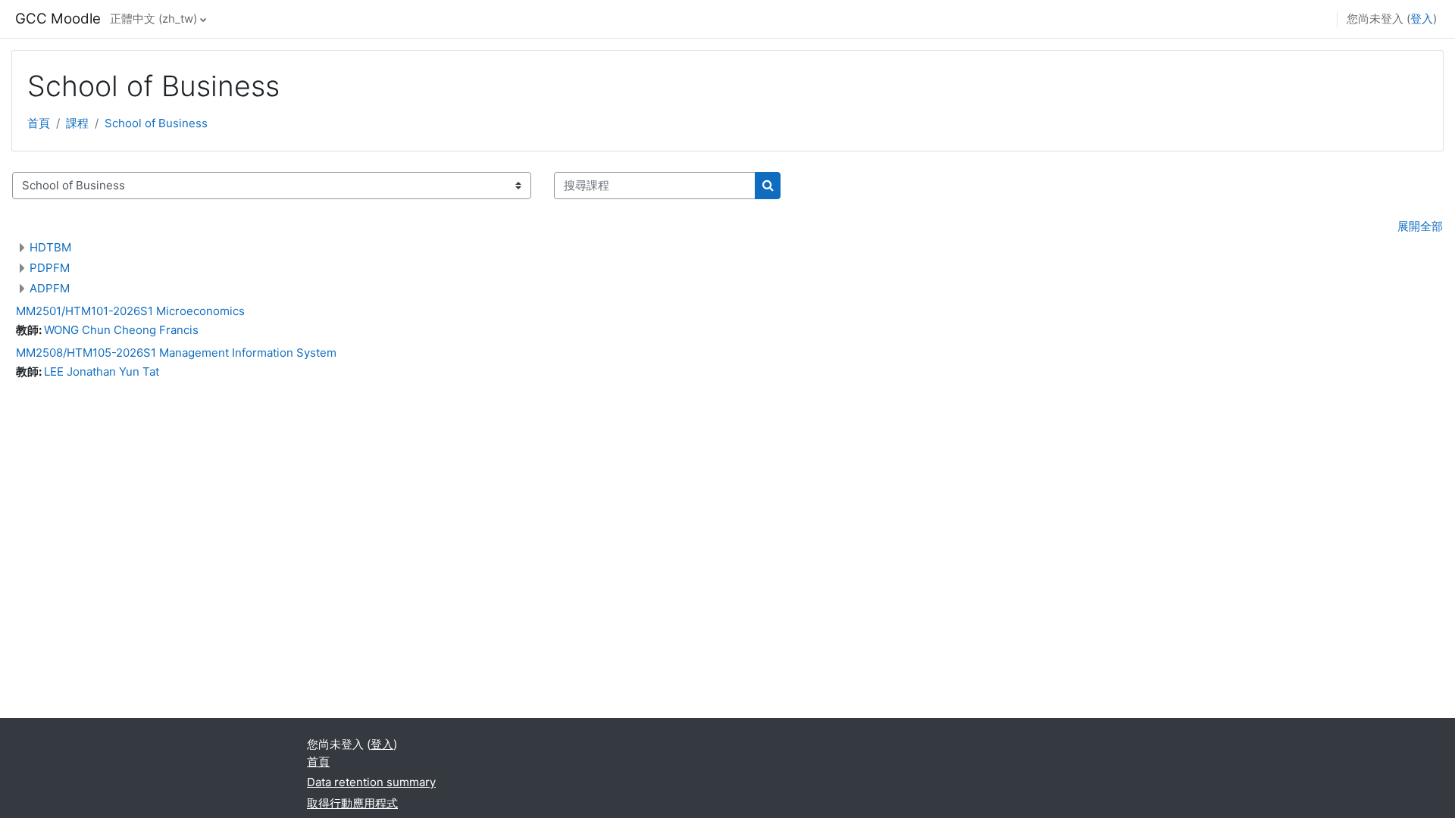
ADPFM (50, 288)
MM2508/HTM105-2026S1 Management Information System (176, 352)
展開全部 (1420, 226)
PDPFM (50, 268)
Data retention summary (371, 782)
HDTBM (50, 247)
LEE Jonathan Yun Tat (101, 371)
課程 (77, 123)
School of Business (156, 123)
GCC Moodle (58, 18)
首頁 (38, 123)
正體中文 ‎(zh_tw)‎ (153, 18)
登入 (1421, 18)
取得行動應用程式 (352, 803)
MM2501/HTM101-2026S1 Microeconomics (130, 311)
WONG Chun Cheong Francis (121, 330)
